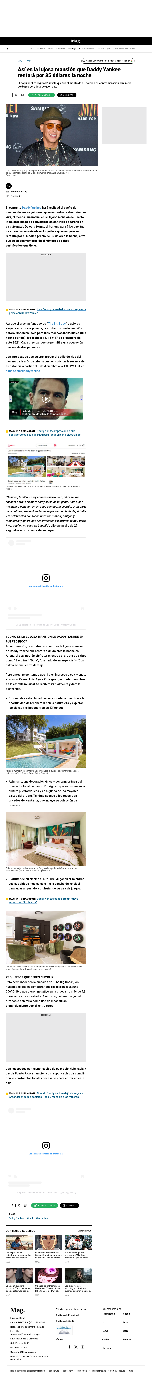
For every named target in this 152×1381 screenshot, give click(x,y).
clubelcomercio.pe (36, 1371)
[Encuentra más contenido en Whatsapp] (22, 95)
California (41, 49)
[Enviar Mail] (8, 191)
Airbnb (30, 1218)
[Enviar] (7, 49)
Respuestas (108, 1313)
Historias (107, 1348)
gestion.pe (54, 1371)
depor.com (68, 1371)
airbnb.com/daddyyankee (23, 371)
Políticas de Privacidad (67, 1315)
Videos (126, 1313)
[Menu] (8, 41)
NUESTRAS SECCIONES (111, 1309)
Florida (31, 49)
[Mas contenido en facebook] (69, 1347)
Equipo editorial (17, 1318)
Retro (125, 1331)
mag (131, 1371)
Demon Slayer (104, 49)
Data (125, 1322)
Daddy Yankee (16, 1218)
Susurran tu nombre (87, 49)
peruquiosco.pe (117, 1371)
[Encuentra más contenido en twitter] (15, 95)
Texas (50, 49)
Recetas (126, 1339)
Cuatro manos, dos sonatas (124, 49)
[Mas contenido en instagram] (82, 1347)
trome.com (82, 1371)
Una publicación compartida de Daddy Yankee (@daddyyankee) (46, 625)
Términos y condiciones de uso (71, 1309)
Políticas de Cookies (66, 1321)
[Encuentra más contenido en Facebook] (9, 95)
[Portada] (17, 1315)
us (103, 1322)
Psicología (72, 49)
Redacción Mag (19, 191)
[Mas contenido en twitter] (76, 1347)
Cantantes (42, 1218)
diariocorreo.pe (98, 1371)
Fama (105, 1331)
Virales (105, 1339)
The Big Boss (57, 323)
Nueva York (60, 49)
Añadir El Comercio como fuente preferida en (108, 61)
